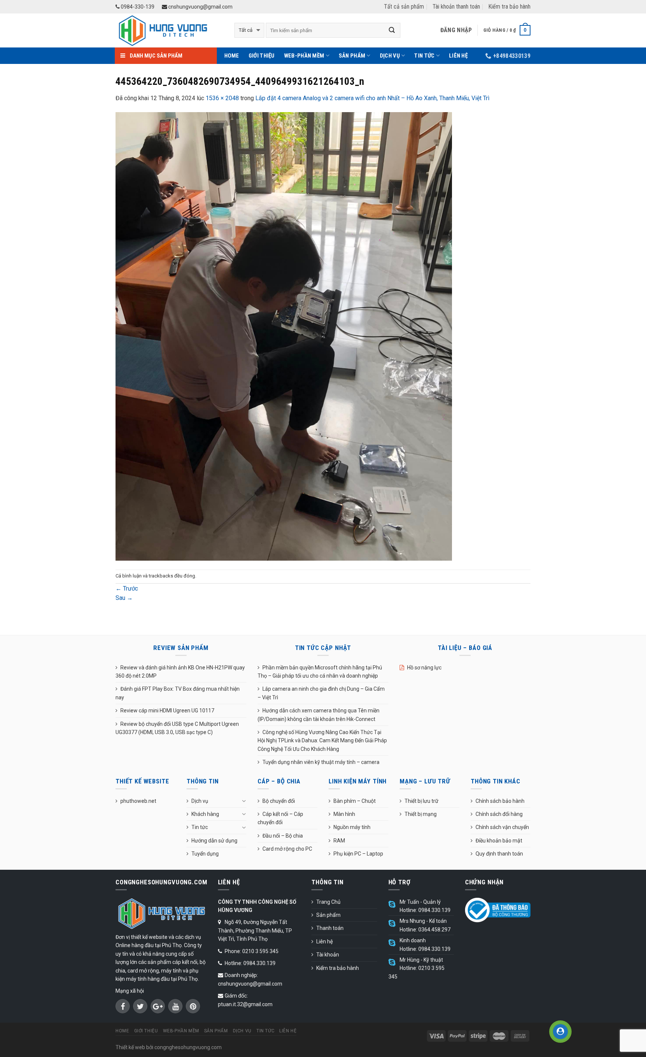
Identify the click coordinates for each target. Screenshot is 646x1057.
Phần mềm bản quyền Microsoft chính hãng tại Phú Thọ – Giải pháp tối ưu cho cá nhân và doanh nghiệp (320, 672)
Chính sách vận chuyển (502, 827)
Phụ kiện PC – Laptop (358, 854)
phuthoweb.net (138, 801)
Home (231, 55)
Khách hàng (205, 814)
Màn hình (344, 814)
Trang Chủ (328, 902)
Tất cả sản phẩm (404, 6)
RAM (339, 841)
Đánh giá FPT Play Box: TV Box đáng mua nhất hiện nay (178, 693)
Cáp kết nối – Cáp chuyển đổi (280, 818)
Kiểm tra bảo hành (509, 6)
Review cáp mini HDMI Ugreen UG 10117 (167, 711)
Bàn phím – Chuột (354, 801)
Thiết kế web (130, 1047)
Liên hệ (458, 55)
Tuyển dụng (205, 854)
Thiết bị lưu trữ (421, 801)
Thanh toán (330, 928)
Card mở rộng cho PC (287, 849)
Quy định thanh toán (499, 854)
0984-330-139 (137, 7)
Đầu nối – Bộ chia (282, 836)
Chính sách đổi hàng (499, 814)
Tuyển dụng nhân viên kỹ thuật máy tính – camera (320, 762)
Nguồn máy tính (351, 827)
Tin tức (424, 55)
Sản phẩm (352, 55)
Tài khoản (327, 955)
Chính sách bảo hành (500, 801)
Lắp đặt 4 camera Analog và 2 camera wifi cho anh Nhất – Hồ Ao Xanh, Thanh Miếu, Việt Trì (372, 98)
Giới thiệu (262, 55)
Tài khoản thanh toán (456, 6)
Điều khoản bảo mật (499, 841)
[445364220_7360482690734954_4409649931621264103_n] (284, 335)
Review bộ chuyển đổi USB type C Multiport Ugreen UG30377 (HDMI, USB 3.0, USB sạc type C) (177, 728)
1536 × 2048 (222, 98)
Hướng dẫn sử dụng (214, 841)
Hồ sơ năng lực (424, 668)
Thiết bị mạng (420, 814)
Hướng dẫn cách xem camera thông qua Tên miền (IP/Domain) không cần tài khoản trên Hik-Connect (318, 715)
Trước (127, 588)
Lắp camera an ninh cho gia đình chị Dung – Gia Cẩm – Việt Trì (321, 693)
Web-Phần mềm (304, 55)
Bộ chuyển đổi (278, 801)
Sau (124, 597)
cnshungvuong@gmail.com (200, 7)
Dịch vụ (390, 55)
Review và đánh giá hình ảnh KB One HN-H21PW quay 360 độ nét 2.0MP (180, 672)
